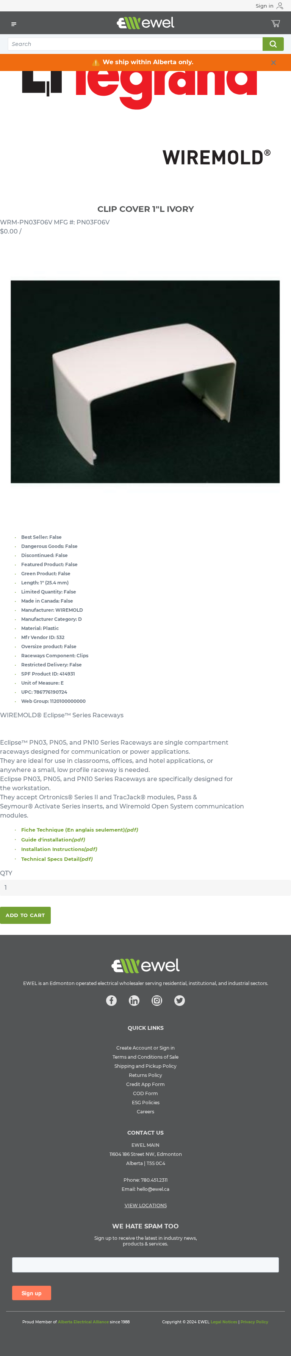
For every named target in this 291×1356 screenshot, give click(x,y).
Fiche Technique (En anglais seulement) (79, 830)
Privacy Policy (254, 1322)
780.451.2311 (154, 1180)
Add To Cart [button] (25, 915)
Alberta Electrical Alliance (83, 1322)
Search (272, 44)
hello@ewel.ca (153, 1189)
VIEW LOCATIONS (146, 1205)
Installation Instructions (59, 849)
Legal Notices (224, 1322)
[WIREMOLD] (145, 106)
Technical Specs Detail (57, 859)
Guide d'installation (53, 840)
